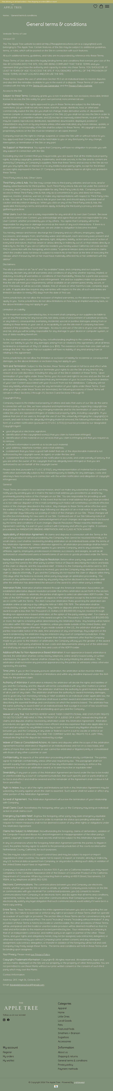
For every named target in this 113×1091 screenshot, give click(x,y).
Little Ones (63, 1016)
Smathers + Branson (69, 1033)
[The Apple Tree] (12, 6)
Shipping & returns (68, 1056)
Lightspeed (79, 1082)
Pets (60, 1024)
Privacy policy (65, 1064)
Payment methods (68, 1068)
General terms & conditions (72, 1060)
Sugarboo (63, 1037)
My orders (8, 1056)
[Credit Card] (56, 1086)
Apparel (62, 1008)
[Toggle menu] (107, 6)
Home (6, 15)
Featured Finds (66, 1028)
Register (7, 1052)
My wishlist (8, 1060)
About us (63, 1052)
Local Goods (65, 1020)
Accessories (64, 1041)
